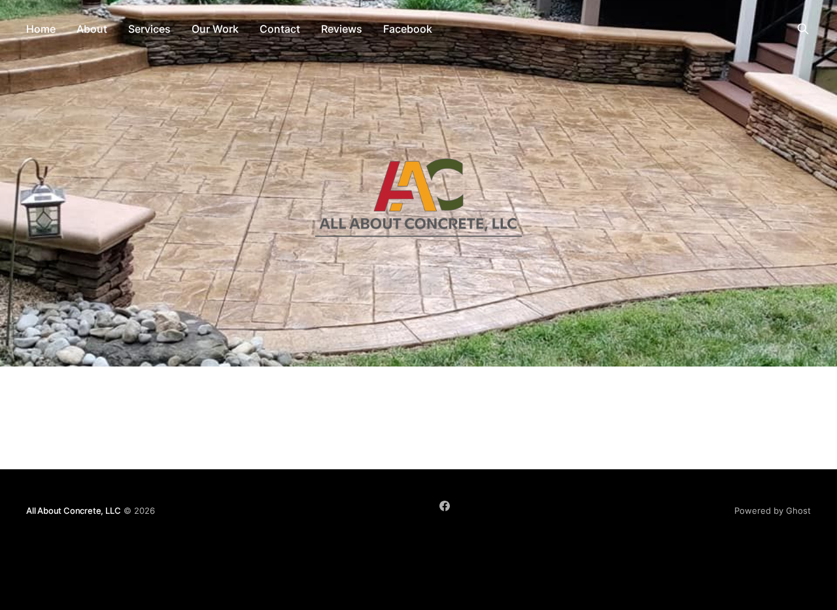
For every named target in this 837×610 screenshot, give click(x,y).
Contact (280, 28)
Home (41, 28)
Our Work (215, 28)
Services (149, 28)
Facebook (407, 28)
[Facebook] (444, 506)
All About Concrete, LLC (73, 510)
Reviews (341, 28)
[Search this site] (803, 28)
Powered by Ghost (772, 510)
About (92, 28)
